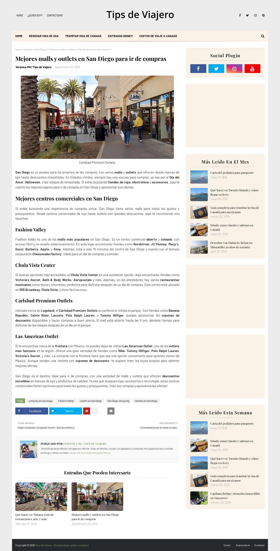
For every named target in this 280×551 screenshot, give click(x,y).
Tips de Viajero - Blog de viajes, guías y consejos (62, 545)
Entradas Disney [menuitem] (120, 36)
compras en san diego (40, 400)
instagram (97, 452)
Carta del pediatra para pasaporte (232, 172)
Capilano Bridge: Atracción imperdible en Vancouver (235, 496)
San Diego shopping (118, 400)
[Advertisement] (225, 115)
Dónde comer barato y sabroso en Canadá (231, 227)
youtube (87, 452)
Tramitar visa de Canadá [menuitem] (83, 36)
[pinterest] (263, 15)
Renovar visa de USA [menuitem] (44, 36)
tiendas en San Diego (35, 49)
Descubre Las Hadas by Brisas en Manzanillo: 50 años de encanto (231, 245)
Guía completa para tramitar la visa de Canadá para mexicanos (234, 210)
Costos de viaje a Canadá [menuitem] (158, 36)
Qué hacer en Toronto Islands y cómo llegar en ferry (234, 192)
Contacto (259, 545)
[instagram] (255, 15)
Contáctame (55, 15)
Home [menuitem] (19, 36)
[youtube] (253, 68)
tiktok (107, 452)
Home (19, 15)
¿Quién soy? (35, 15)
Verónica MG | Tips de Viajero (33, 67)
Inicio (18, 49)
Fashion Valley (66, 400)
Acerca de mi (243, 545)
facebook (75, 452)
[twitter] (247, 15)
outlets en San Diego (91, 400)
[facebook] (240, 15)
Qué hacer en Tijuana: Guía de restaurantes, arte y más (34, 517)
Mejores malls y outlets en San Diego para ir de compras (95, 517)
